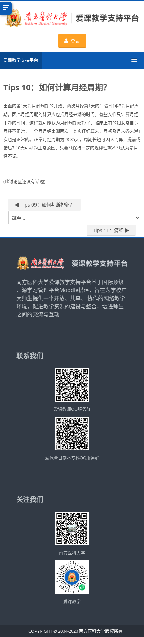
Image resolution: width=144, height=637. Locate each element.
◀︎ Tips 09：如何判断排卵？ (44, 204)
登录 (75, 41)
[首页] (72, 19)
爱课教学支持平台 (20, 60)
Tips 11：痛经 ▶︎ (111, 230)
